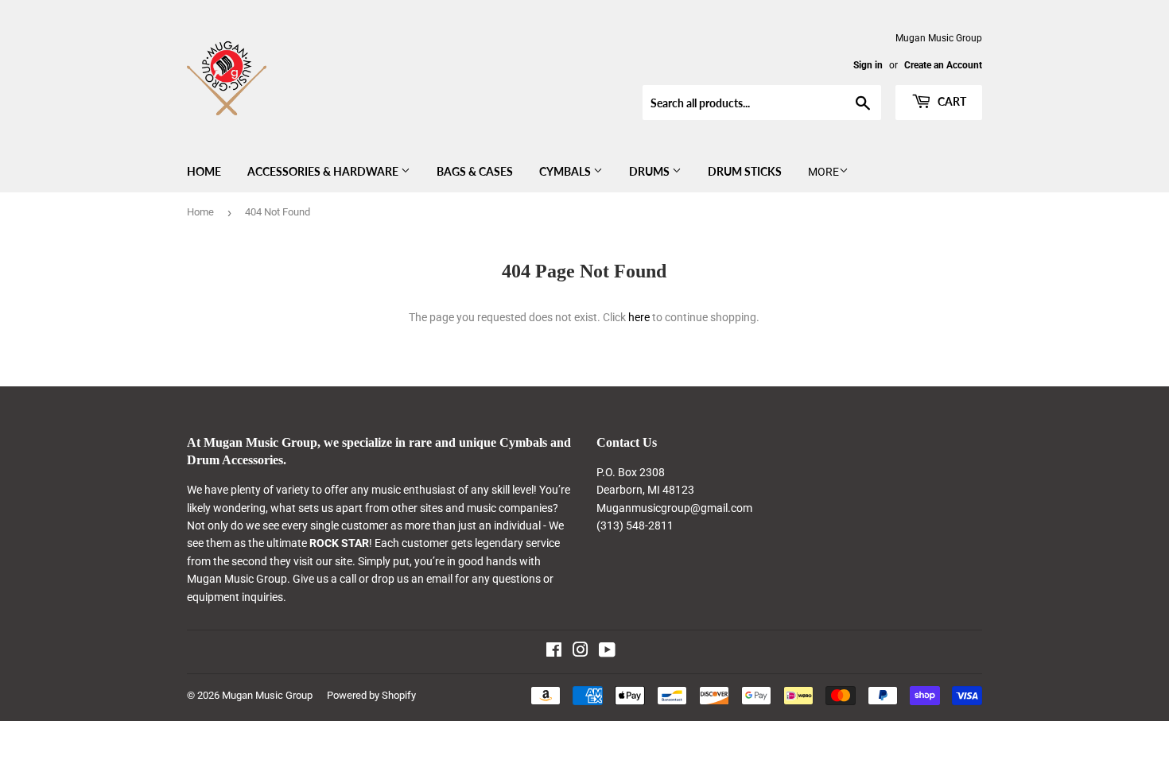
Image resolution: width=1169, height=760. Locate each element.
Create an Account (943, 65)
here (639, 317)
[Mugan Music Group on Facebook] (554, 652)
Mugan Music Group (267, 695)
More (823, 171)
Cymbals (566, 171)
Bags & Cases (475, 171)
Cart (950, 101)
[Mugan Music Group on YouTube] (607, 652)
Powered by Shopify (371, 695)
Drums (650, 171)
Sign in (868, 65)
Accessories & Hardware (324, 171)
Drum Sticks (745, 171)
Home (204, 171)
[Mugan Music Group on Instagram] (580, 652)
